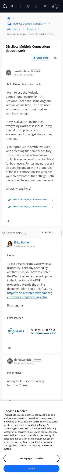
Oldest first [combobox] (47, 232)
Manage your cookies (31, 458)
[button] (56, 233)
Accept (31, 468)
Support (31, 29)
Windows (12, 29)
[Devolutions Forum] (5, 6)
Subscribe (42, 57)
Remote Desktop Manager (28, 23)
